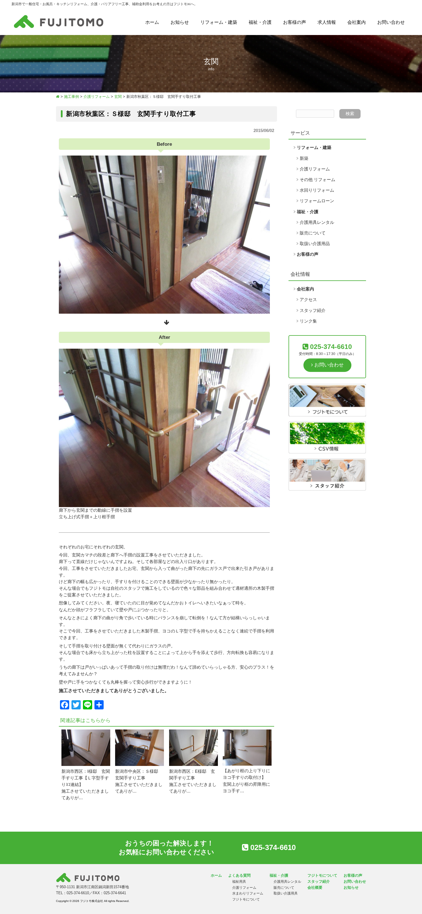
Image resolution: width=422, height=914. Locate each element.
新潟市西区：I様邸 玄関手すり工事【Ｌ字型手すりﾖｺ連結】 (85, 778)
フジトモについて (246, 899)
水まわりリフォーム (247, 893)
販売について (313, 233)
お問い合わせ (391, 22)
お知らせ (180, 22)
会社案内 (356, 22)
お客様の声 (294, 22)
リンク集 (308, 321)
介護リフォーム (315, 169)
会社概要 (314, 887)
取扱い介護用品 (315, 243)
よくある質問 (239, 875)
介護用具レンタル (317, 222)
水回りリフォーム (317, 190)
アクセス (308, 299)
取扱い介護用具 (286, 893)
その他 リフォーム (317, 179)
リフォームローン (317, 201)
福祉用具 (239, 882)
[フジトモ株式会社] (58, 28)
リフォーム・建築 (218, 22)
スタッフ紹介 (313, 310)
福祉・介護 (260, 22)
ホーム (152, 22)
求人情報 (327, 22)
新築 (304, 158)
